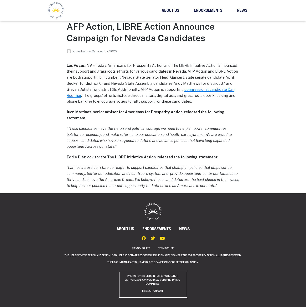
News (242, 11)
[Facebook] (143, 238)
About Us (170, 11)
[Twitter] (153, 238)
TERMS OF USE (166, 248)
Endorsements (208, 11)
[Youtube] (162, 238)
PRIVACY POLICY (145, 248)
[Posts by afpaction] (70, 51)
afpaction (80, 51)
